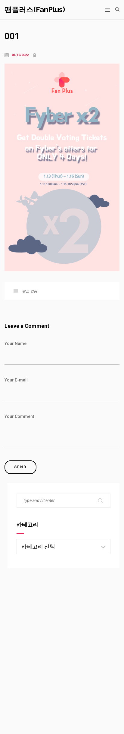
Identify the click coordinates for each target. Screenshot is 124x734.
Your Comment (19, 416)
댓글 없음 (29, 291)
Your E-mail (16, 380)
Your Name (15, 343)
